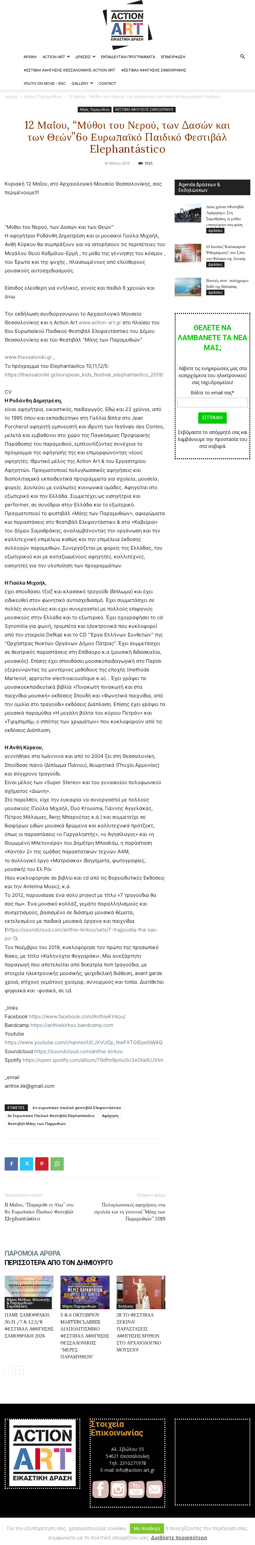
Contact (107, 83)
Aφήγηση (110, 1115)
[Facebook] (11, 1164)
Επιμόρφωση (173, 56)
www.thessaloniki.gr (28, 357)
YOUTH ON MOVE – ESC (45, 83)
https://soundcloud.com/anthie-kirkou (78, 1051)
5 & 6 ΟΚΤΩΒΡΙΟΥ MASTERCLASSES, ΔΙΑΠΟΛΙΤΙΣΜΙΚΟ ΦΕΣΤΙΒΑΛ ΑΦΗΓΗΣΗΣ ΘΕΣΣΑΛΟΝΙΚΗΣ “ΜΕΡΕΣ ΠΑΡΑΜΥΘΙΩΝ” (84, 1336)
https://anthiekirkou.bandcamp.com (72, 1025)
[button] (242, 57)
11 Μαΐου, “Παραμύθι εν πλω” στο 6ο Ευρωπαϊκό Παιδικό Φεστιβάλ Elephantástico (39, 1211)
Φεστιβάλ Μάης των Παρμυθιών (37, 1123)
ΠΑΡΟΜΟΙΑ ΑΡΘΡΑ (32, 1253)
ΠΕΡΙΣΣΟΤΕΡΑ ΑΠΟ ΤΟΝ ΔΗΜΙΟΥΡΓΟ (59, 1263)
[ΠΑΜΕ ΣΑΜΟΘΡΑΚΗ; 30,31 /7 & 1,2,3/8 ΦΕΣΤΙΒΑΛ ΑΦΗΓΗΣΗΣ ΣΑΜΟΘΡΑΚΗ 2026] (29, 1292)
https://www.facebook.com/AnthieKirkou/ (77, 1016)
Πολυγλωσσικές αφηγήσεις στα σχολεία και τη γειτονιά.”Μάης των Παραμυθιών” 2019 (129, 1211)
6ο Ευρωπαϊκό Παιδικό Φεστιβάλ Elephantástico (51, 1115)
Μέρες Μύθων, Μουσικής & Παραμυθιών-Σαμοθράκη (28, 1303)
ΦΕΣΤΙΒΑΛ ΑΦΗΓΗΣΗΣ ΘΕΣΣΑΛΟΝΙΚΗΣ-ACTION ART (69, 69)
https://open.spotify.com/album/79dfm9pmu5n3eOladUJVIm (93, 1060)
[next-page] (19, 1370)
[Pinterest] (41, 1164)
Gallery (80, 83)
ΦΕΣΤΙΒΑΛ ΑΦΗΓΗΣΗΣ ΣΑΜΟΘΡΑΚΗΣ (153, 69)
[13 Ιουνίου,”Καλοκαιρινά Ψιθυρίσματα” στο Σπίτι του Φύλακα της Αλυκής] (188, 253)
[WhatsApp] (57, 1164)
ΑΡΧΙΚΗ (30, 56)
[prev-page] (9, 1370)
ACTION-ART (53, 56)
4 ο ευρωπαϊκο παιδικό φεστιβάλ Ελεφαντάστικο (76, 1107)
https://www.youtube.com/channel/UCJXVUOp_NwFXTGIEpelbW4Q (83, 1042)
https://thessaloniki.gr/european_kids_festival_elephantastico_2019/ (84, 374)
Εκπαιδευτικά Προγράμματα (128, 56)
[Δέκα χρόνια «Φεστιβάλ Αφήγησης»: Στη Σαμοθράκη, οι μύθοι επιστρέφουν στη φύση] (188, 213)
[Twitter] (26, 1164)
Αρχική (11, 96)
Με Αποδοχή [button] (147, 1528)
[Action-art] (127, 25)
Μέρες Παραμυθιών (43, 96)
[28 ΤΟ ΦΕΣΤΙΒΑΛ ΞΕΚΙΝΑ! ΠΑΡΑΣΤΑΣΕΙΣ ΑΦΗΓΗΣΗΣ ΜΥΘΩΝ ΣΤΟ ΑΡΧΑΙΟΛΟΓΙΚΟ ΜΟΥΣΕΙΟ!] (141, 1292)
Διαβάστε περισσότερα (179, 1537)
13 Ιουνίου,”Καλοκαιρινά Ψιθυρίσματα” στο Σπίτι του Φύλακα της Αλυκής (226, 252)
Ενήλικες (126, 1306)
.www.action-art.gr (99, 322)
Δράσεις (83, 56)
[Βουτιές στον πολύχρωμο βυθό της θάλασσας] (188, 287)
